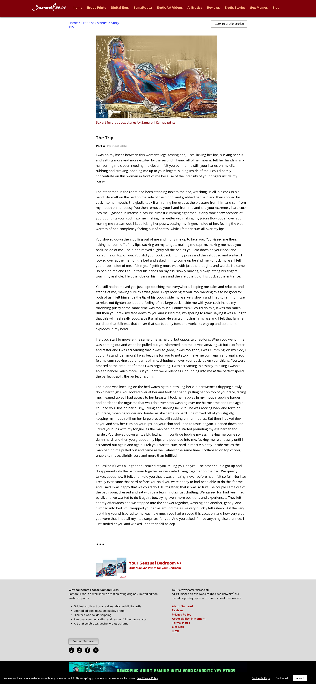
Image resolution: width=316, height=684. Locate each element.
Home (73, 22)
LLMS (175, 631)
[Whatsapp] (71, 650)
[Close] (311, 678)
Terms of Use (181, 623)
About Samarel (182, 606)
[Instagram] (79, 650)
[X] (96, 650)
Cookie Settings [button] (261, 678)
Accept (300, 678)
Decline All (282, 678)
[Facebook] (87, 650)
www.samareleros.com (195, 590)
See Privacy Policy (147, 678)
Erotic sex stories (94, 22)
